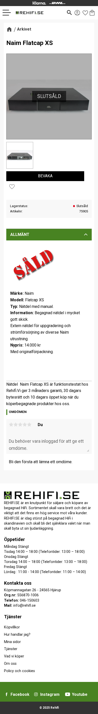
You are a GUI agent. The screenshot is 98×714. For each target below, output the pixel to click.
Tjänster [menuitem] (13, 616)
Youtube (79, 694)
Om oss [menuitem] (10, 663)
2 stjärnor (15, 424)
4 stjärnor (24, 424)
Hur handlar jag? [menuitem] (17, 634)
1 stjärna (11, 424)
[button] (9, 13)
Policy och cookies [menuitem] (19, 671)
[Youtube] (67, 694)
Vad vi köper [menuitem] (14, 656)
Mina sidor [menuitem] (12, 642)
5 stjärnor (29, 424)
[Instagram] (35, 694)
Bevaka (45, 176)
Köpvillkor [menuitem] (12, 627)
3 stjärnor (20, 424)
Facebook (20, 694)
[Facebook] (6, 694)
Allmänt (19, 234)
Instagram (50, 694)
